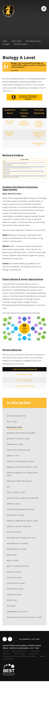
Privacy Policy (34, 654)
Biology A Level (20, 44)
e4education (9, 659)
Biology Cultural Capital (39, 144)
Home (4, 41)
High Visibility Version (19, 651)
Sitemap (5, 651)
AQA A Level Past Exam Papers (9, 133)
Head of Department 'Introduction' (24, 123)
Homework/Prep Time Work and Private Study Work (39, 134)
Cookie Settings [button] (19, 654)
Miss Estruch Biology (24, 380)
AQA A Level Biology (9, 122)
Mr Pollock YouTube (24, 374)
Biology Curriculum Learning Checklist (38, 123)
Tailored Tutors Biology (24, 386)
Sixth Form (16, 41)
